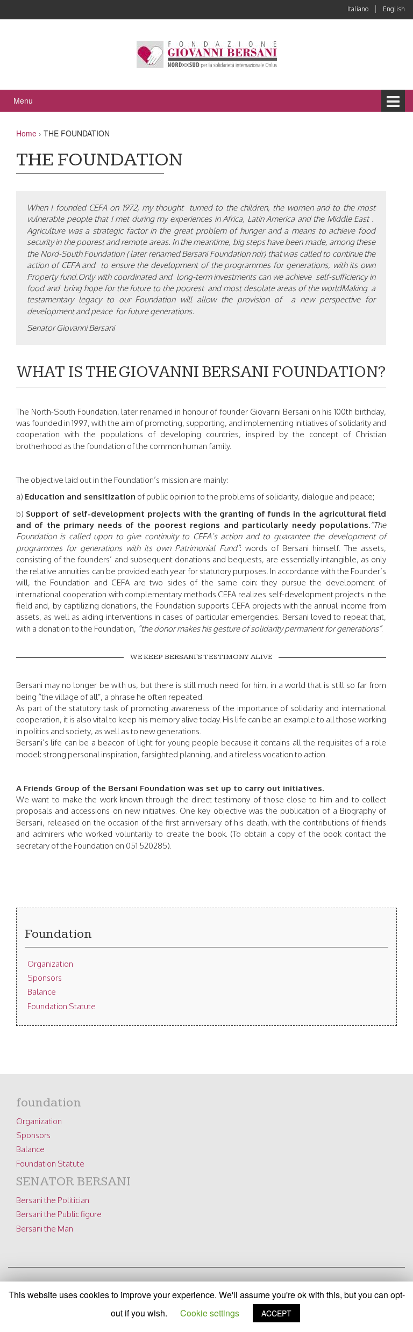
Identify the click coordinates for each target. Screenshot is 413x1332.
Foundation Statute (61, 1006)
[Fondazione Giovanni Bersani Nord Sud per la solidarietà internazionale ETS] (207, 53)
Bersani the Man (44, 1229)
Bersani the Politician (52, 1200)
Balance (41, 992)
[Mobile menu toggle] (393, 101)
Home (26, 133)
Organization (50, 964)
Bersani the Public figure (59, 1214)
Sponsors (44, 978)
